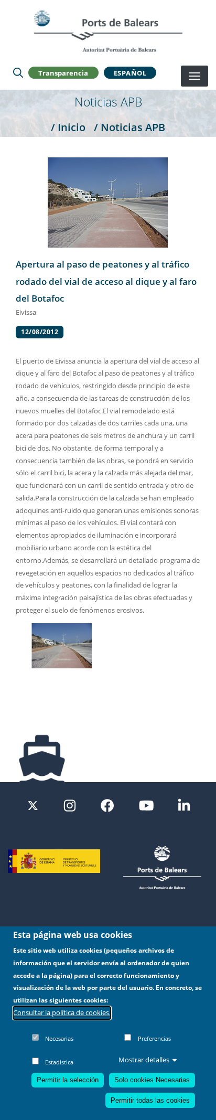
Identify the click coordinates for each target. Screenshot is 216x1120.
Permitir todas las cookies (150, 1100)
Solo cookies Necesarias (152, 1080)
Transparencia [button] (63, 73)
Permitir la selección (68, 1080)
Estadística (59, 1062)
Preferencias (154, 1038)
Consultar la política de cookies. (62, 1012)
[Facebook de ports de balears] (107, 804)
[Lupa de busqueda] (18, 73)
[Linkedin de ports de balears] (184, 804)
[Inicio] (108, 31)
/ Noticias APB (129, 127)
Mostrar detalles (143, 1059)
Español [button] (130, 73)
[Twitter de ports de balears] (32, 804)
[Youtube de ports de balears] (146, 804)
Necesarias (59, 1038)
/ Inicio (68, 127)
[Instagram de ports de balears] (69, 804)
